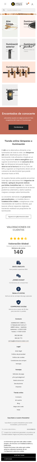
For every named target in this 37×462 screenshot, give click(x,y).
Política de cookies (19, 357)
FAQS (18, 410)
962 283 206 (18, 335)
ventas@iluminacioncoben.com (18, 341)
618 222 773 (18, 338)
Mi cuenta (18, 400)
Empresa (18, 387)
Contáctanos (18, 127)
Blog (18, 403)
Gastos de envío (18, 380)
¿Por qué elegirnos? (18, 377)
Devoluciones (18, 383)
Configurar (8, 459)
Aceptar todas (19, 455)
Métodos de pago (18, 374)
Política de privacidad (18, 354)
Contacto (18, 397)
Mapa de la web (18, 406)
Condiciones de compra (18, 360)
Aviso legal (18, 351)
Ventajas (18, 364)
